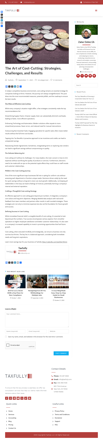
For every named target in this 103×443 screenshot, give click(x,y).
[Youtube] (18, 398)
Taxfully (11, 80)
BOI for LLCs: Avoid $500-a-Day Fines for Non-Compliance (15, 293)
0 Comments (57, 80)
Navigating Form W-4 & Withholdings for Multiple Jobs (37, 293)
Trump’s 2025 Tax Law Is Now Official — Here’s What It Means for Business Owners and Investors (86, 116)
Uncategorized (43, 80)
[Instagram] (10, 398)
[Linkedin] (14, 398)
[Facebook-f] (6, 398)
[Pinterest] (29, 398)
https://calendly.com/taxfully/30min (54, 242)
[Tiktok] (25, 398)
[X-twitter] (21, 398)
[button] (96, 10)
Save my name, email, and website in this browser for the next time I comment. (35, 337)
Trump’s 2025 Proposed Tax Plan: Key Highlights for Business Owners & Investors (86, 125)
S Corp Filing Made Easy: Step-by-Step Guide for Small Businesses (58, 294)
